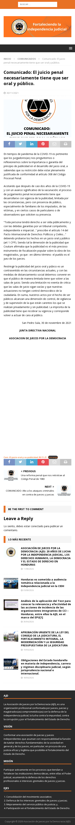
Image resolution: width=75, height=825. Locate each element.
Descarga (53, 457)
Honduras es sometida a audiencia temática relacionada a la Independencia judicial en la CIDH (43, 583)
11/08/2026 (28, 568)
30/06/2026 (28, 621)
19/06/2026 (28, 649)
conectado (37, 526)
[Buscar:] (37, 4)
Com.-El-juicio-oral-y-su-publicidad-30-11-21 (25, 457)
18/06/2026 (28, 677)
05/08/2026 (28, 590)
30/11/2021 (13, 93)
